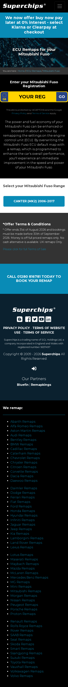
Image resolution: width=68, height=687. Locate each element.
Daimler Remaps (23, 488)
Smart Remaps (22, 648)
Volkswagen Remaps (26, 671)
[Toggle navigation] (59, 6)
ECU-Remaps (33, 70)
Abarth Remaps (22, 421)
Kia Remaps (19, 533)
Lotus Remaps (21, 555)
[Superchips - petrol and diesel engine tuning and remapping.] (34, 310)
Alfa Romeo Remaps (26, 426)
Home (21, 70)
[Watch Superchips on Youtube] (41, 320)
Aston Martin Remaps (27, 431)
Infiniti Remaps (22, 520)
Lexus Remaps (21, 547)
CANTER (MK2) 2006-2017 (34, 201)
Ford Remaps (21, 506)
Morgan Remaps (23, 596)
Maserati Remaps (24, 559)
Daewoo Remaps (23, 480)
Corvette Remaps (24, 471)
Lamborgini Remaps (26, 538)
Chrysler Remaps (23, 462)
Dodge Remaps (22, 493)
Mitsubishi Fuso (51, 70)
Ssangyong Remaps (26, 653)
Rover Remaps (21, 630)
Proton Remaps (23, 614)
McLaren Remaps (24, 573)
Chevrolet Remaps (25, 458)
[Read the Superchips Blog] (19, 320)
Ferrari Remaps (22, 497)
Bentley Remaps (23, 440)
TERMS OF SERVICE (38, 332)
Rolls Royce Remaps (26, 626)
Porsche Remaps (23, 609)
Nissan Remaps (22, 600)
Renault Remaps (23, 621)
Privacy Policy (19, 113)
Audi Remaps (20, 435)
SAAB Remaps (21, 635)
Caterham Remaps (25, 453)
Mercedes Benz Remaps (29, 577)
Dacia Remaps (21, 476)
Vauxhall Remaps (24, 667)
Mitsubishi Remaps (25, 591)
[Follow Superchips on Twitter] (34, 320)
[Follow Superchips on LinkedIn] (48, 320)
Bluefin (23, 385)
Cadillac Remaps (23, 449)
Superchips (51, 354)
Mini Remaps (20, 586)
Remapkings (41, 385)
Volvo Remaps (21, 676)
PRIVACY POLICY (16, 328)
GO (62, 96)
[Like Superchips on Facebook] (28, 320)
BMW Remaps (21, 444)
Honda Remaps (22, 511)
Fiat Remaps (20, 502)
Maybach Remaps (24, 564)
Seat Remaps (20, 639)
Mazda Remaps (22, 568)
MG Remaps (20, 582)
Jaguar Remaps (22, 524)
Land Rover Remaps (26, 543)
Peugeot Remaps (24, 605)
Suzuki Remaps (22, 658)
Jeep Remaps (21, 529)
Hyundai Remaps (23, 515)
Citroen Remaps (23, 467)
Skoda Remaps (22, 644)
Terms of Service (40, 113)
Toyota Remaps (22, 662)
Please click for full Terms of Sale (24, 249)
